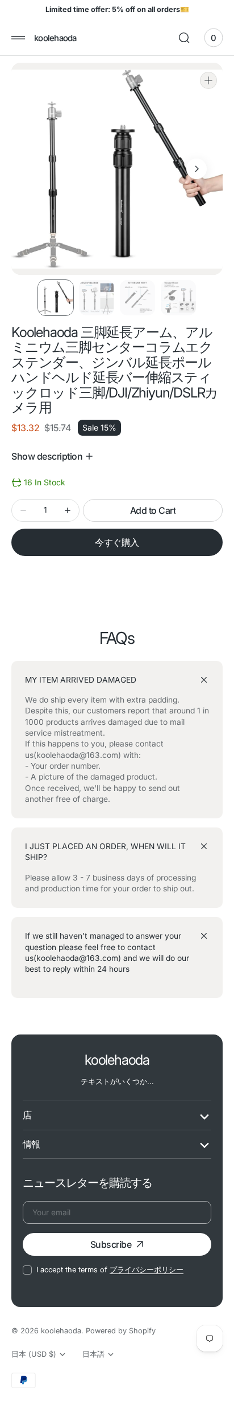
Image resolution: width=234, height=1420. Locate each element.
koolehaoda (61, 1330)
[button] (18, 37)
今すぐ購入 (117, 542)
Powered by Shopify (121, 1330)
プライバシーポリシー (146, 1269)
